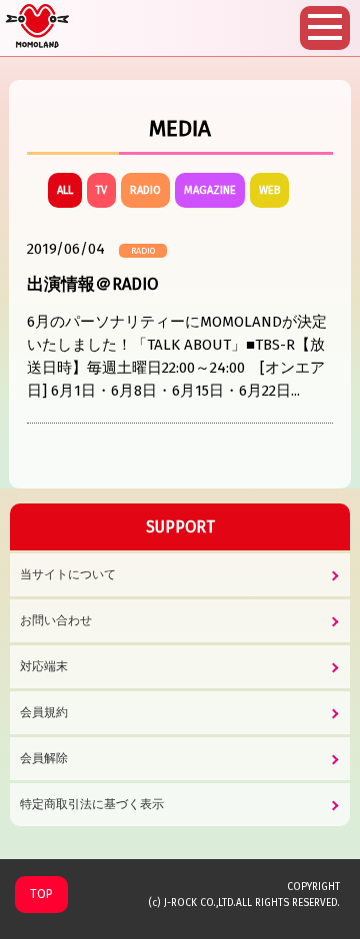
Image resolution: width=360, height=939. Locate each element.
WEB (269, 190)
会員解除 (44, 758)
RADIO (145, 190)
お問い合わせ (56, 620)
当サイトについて (68, 574)
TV (101, 190)
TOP (41, 894)
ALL (65, 190)
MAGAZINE (210, 190)
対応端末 (44, 666)
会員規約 (44, 712)
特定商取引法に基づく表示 (92, 804)
